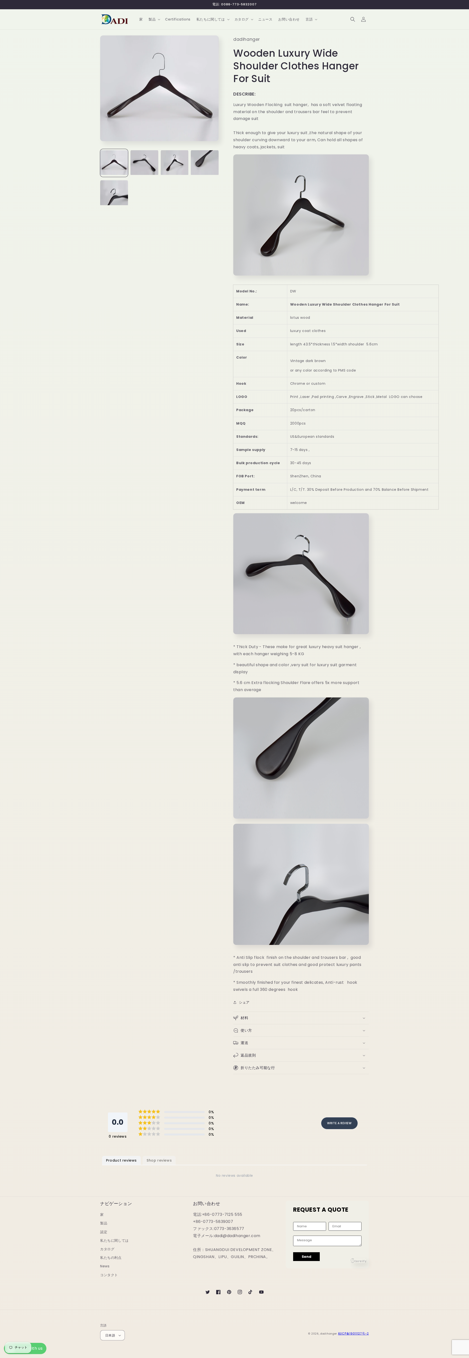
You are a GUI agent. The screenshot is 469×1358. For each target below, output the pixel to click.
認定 (103, 1232)
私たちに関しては (114, 1240)
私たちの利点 (111, 1257)
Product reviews (121, 1160)
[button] (154, 19)
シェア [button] (244, 1002)
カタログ (107, 1249)
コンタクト (109, 1274)
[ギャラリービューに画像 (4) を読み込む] (205, 163)
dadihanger (328, 1334)
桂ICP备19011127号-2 (353, 1333)
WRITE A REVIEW (339, 1123)
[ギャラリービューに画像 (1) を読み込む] (114, 163)
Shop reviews (159, 1160)
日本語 (110, 1335)
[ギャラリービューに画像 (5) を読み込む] (114, 193)
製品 (103, 1223)
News (104, 1266)
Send (306, 1256)
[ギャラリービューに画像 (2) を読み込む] (144, 163)
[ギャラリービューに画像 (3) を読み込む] (175, 163)
